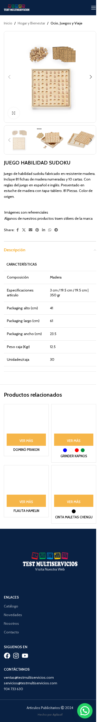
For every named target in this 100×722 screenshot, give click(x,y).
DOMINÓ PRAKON (26, 450)
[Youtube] (25, 655)
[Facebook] (7, 655)
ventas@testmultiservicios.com (29, 677)
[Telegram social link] (56, 230)
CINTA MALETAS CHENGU (74, 517)
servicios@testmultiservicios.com (30, 683)
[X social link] (24, 230)
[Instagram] (16, 655)
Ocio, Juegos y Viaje (66, 23)
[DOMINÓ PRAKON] (26, 426)
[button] (9, 77)
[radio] (65, 450)
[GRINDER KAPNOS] (73, 426)
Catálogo (11, 606)
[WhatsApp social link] (50, 230)
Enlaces (11, 597)
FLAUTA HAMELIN (26, 511)
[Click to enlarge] (13, 113)
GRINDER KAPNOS (74, 456)
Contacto (11, 632)
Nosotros (11, 623)
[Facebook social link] (17, 230)
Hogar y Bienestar (31, 23)
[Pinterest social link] (37, 230)
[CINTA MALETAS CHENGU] (73, 487)
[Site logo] (16, 7)
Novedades (13, 615)
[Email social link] (30, 230)
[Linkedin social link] (44, 230)
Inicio (8, 23)
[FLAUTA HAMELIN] (26, 487)
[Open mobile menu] (93, 8)
